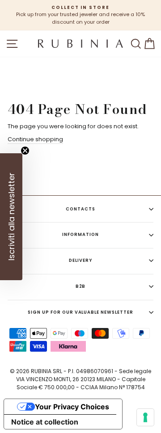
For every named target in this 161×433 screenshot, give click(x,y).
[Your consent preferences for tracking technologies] (145, 417)
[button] (11, 216)
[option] (80, 15)
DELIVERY (80, 260)
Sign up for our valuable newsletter (80, 312)
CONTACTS (80, 209)
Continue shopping (35, 139)
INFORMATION (80, 234)
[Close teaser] (25, 150)
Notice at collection (44, 421)
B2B (81, 286)
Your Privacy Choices (72, 406)
